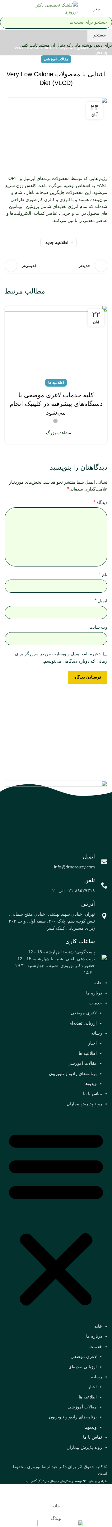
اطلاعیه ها (56, 382)
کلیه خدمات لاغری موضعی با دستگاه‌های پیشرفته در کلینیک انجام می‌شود (56, 404)
